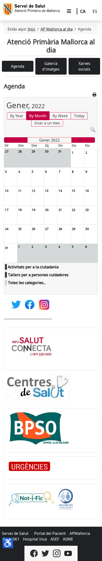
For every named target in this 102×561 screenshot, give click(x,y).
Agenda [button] (17, 66)
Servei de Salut (15, 533)
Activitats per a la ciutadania (33, 267)
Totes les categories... (27, 282)
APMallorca (80, 533)
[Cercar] (93, 129)
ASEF (55, 539)
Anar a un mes (47, 123)
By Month (37, 115)
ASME (68, 539)
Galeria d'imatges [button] (51, 66)
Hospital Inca (35, 539)
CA (83, 11)
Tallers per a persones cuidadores (38, 274)
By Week (60, 115)
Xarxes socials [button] (84, 66)
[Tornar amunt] (93, 552)
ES (95, 11)
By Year (16, 115)
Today (79, 115)
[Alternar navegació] (69, 11)
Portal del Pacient (50, 533)
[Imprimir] (95, 94)
